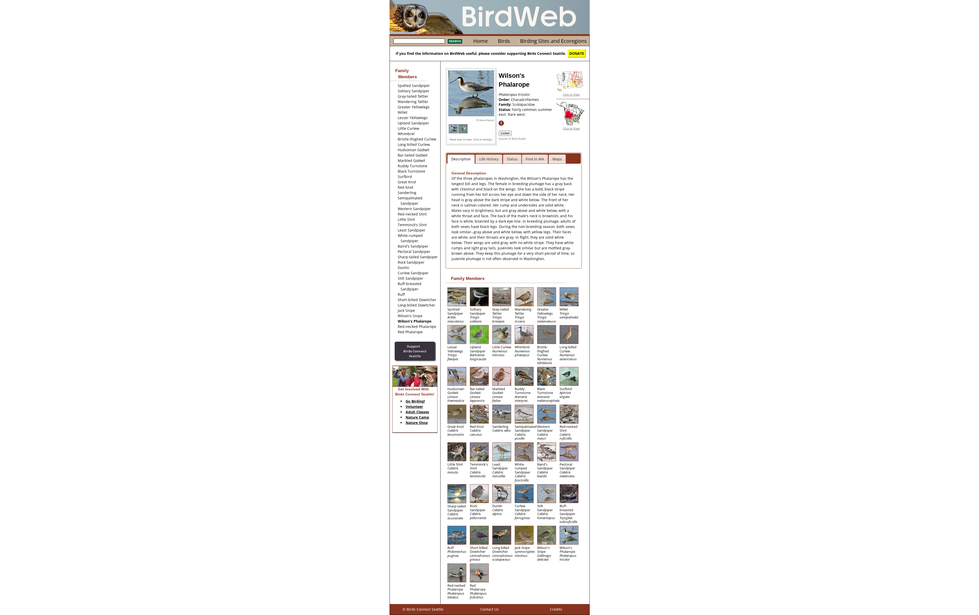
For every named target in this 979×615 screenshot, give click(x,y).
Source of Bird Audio (512, 138)
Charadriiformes (525, 99)
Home (480, 40)
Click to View (571, 94)
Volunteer (414, 406)
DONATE (576, 53)
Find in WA (535, 159)
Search (455, 41)
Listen (505, 133)
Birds (504, 40)
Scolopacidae (523, 104)
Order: (505, 99)
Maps (557, 159)
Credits (556, 609)
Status (512, 159)
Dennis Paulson (486, 120)
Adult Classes (417, 411)
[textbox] (419, 41)
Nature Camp (417, 417)
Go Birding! (415, 401)
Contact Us (489, 609)
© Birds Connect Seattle (423, 609)
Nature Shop (417, 422)
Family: (505, 104)
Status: (505, 109)
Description (461, 159)
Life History (488, 159)
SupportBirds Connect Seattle (415, 351)
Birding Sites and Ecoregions (553, 40)
